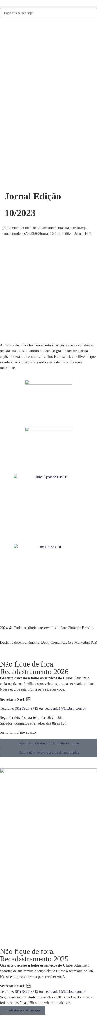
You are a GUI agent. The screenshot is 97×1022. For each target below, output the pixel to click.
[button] (48, 7)
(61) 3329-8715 (26, 708)
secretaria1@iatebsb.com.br (65, 708)
